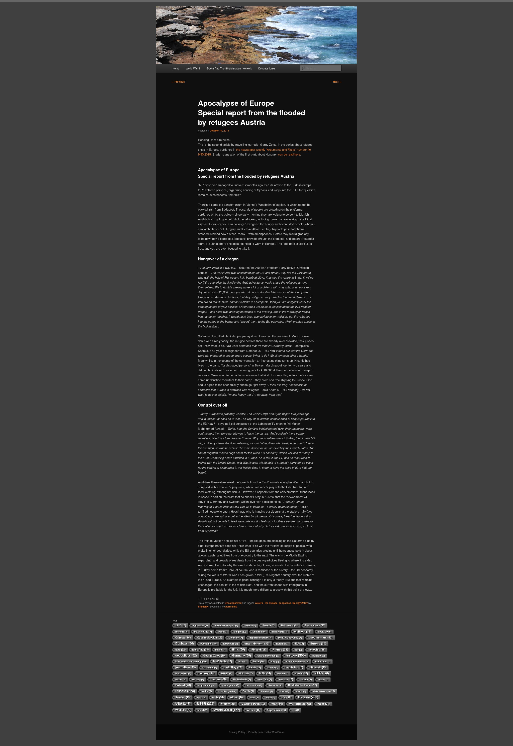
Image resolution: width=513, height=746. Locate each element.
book (222, 632)
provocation (254, 685)
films (238, 649)
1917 (180, 625)
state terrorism (324, 691)
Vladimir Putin (253, 703)
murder (282, 673)
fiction (220, 650)
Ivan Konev (322, 661)
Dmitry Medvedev (290, 637)
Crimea (183, 637)
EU (266, 603)
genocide (317, 649)
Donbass (184, 643)
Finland (258, 649)
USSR (205, 703)
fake (180, 649)
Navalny (198, 679)
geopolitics (285, 603)
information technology (191, 661)
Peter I (323, 679)
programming (206, 685)
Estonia (282, 643)
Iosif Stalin (222, 661)
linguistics (294, 667)
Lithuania (318, 667)
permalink (231, 606)
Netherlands (242, 679)
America (250, 626)
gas (298, 650)
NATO (321, 673)
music (301, 673)
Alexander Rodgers (226, 625)
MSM (265, 673)
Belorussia (289, 625)
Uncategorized (233, 603)
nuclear (306, 679)
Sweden (182, 697)
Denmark (236, 637)
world (202, 710)
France (280, 649)
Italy (275, 661)
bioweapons (315, 625)
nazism (219, 679)
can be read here (289, 154)
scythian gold (227, 691)
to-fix (218, 697)
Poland (183, 685)
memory (206, 673)
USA (182, 703)
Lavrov (273, 667)
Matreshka (183, 673)
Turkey (270, 698)
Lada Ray (233, 667)
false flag (200, 649)
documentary (321, 637)
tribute (236, 697)
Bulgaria (240, 632)
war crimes (300, 703)
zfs (295, 710)
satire (207, 691)
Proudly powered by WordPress (266, 732)
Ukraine (308, 697)
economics (208, 643)
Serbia (248, 691)
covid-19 (324, 631)
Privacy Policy (237, 732)
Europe (273, 603)
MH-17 (226, 673)
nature (180, 679)
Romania (275, 685)
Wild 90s (183, 710)
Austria (259, 603)
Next (337, 81)
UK (287, 697)
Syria (201, 697)
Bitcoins (181, 632)
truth (254, 697)
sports (301, 691)
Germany (241, 655)
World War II (193, 68)
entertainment (257, 643)
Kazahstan (209, 667)
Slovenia (267, 691)
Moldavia (246, 673)
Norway (286, 679)
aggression (200, 625)
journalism (185, 667)
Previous (178, 81)
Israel (259, 661)
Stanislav (203, 606)
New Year (265, 679)
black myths (203, 631)
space (284, 691)
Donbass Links (267, 68)
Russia (185, 691)
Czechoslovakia (209, 637)
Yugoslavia (276, 710)
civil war (302, 631)
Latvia (255, 667)
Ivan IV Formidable (297, 661)
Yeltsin (253, 710)
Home (176, 68)
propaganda (230, 685)
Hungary (318, 656)
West (323, 703)
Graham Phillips (268, 655)
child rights (280, 632)
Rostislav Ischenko (302, 685)
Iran (242, 661)
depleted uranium (260, 638)
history (296, 655)
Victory (228, 703)
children (259, 631)
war (277, 703)
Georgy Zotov (300, 603)
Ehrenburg (230, 644)
